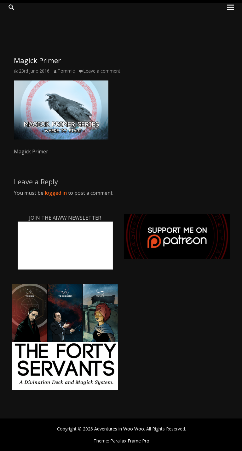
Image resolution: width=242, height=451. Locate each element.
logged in (56, 192)
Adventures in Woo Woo (119, 429)
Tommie (66, 71)
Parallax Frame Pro (129, 441)
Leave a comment (101, 71)
